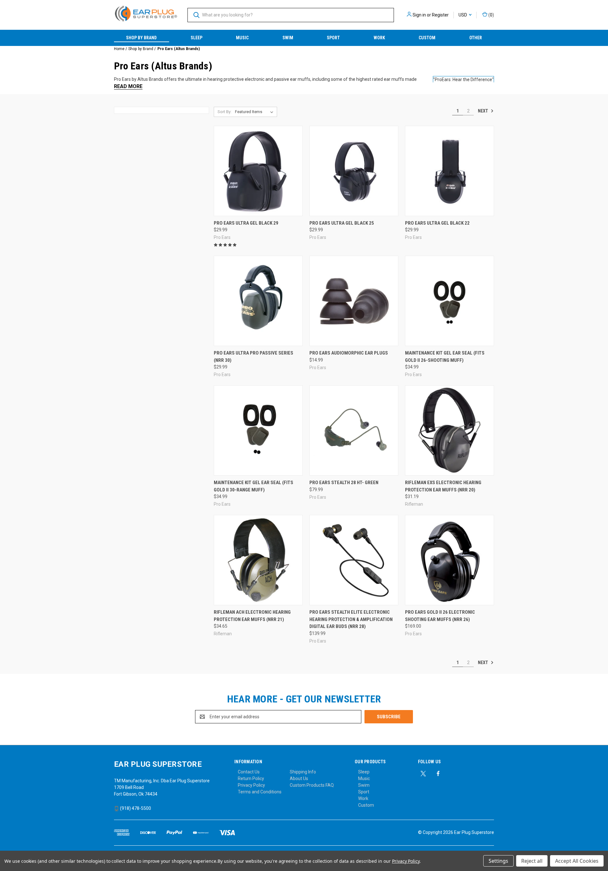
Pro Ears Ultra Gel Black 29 (246, 223)
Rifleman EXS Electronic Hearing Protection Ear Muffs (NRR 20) (443, 486)
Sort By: (224, 111)
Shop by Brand (141, 37)
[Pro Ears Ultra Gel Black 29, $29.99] (258, 171)
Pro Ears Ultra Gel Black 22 (437, 223)
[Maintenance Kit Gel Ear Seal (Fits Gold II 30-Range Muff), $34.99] (258, 430)
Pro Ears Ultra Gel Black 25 (341, 223)
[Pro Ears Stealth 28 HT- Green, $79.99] (354, 430)
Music (242, 37)
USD (463, 14)
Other (475, 37)
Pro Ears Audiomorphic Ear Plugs (348, 353)
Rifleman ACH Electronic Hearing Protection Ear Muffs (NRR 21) (252, 615)
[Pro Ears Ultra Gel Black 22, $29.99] (449, 171)
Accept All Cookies (576, 860)
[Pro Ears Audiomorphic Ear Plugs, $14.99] (354, 301)
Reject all (531, 860)
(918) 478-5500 (135, 808)
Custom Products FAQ (312, 785)
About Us (299, 778)
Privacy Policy (251, 785)
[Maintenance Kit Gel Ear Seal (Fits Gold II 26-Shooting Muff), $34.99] (449, 301)
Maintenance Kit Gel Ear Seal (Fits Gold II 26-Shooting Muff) (444, 356)
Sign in (419, 14)
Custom (427, 37)
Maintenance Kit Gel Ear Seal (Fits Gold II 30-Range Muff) (253, 486)
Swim (287, 37)
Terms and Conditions (260, 791)
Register (440, 14)
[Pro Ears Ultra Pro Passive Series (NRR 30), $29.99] (258, 301)
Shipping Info (303, 771)
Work (379, 37)
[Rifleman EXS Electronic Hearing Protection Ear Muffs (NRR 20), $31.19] (449, 430)
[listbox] (255, 112)
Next (483, 110)
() (490, 14)
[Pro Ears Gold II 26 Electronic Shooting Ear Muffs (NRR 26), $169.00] (449, 560)
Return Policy (251, 778)
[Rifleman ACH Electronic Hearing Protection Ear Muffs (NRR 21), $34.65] (258, 560)
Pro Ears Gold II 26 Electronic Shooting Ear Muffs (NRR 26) (440, 615)
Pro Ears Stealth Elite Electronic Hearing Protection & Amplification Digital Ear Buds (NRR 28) (351, 619)
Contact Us (249, 771)
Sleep (196, 37)
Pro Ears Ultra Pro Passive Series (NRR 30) (253, 356)
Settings (498, 860)
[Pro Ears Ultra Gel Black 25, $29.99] (354, 171)
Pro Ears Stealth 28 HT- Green (343, 482)
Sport (333, 37)
